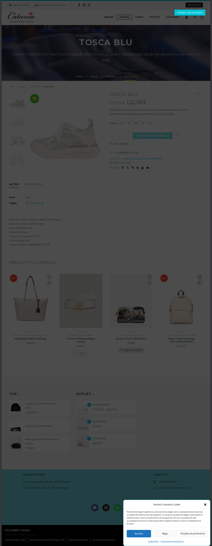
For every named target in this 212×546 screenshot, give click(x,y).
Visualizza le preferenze (193, 533)
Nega (165, 533)
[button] (205, 504)
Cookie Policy (153, 541)
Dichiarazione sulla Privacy (172, 541)
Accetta (139, 533)
